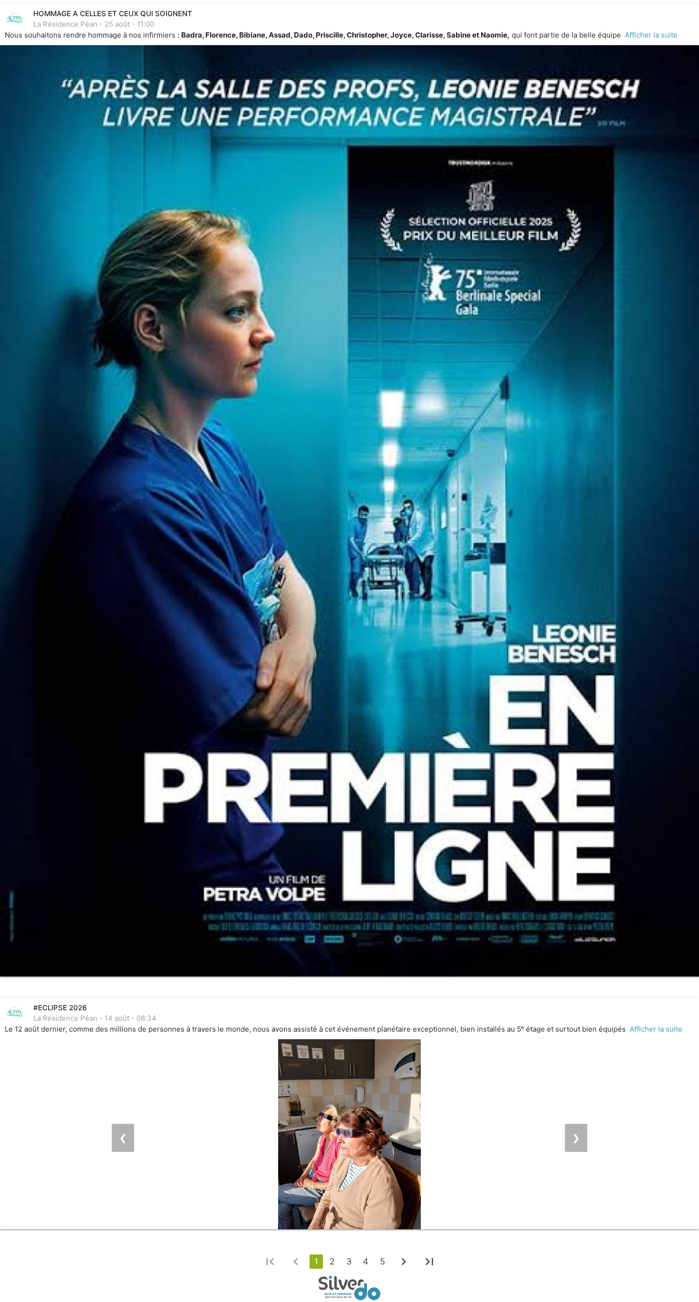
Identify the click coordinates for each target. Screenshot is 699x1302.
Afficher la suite (651, 34)
